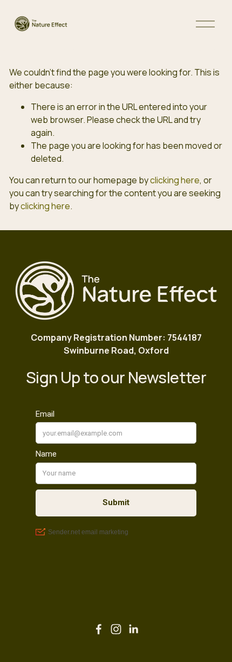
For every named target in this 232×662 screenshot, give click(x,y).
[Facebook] (98, 629)
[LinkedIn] (133, 629)
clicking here (175, 180)
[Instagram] (116, 629)
